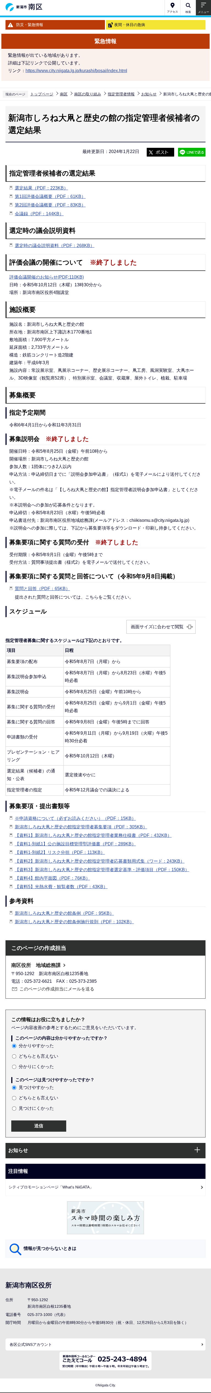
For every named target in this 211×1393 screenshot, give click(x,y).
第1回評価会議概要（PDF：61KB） (50, 196)
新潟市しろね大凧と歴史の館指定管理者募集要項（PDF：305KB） (81, 827)
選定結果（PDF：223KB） (41, 188)
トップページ (41, 94)
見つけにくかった (36, 1108)
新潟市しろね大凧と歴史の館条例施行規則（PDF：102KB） (74, 921)
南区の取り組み (87, 94)
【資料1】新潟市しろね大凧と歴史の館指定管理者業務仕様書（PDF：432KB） (93, 835)
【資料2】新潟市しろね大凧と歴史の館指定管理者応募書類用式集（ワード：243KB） (100, 861)
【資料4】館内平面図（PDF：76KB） (52, 878)
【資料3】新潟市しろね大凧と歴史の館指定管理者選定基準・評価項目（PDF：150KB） (102, 869)
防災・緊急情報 (29, 24)
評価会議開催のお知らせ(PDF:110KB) (46, 277)
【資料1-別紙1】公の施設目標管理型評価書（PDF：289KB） (75, 844)
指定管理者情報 (121, 94)
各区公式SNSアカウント (31, 1344)
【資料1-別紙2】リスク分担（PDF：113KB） (60, 852)
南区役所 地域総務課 (36, 965)
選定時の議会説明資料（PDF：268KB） (55, 245)
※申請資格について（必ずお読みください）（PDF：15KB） (75, 818)
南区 (64, 94)
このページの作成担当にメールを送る (57, 989)
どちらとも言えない (38, 1056)
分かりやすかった (36, 1045)
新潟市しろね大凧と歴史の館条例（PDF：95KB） (64, 913)
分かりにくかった (36, 1066)
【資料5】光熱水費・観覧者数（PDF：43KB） (61, 886)
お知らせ (149, 94)
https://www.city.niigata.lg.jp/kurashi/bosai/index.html (76, 70)
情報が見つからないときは (50, 1248)
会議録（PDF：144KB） (39, 213)
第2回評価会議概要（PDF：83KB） (50, 205)
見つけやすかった (36, 1087)
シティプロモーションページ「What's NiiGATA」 (51, 1187)
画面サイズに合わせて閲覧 (157, 626)
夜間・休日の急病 (129, 24)
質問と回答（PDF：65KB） (42, 588)
